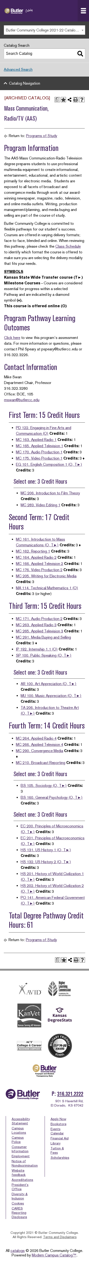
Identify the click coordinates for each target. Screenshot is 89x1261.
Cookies (18, 1203)
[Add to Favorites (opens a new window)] (63, 99)
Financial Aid (60, 1138)
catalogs (17, 1250)
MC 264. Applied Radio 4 (36, 738)
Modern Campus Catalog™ (54, 1255)
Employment (21, 1156)
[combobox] (44, 30)
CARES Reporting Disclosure (19, 1212)
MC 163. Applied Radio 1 (36, 439)
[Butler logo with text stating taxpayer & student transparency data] (44, 1070)
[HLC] (59, 988)
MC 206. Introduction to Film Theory (50, 493)
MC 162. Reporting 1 (33, 551)
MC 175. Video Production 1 (39, 458)
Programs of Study (41, 135)
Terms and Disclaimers (60, 1237)
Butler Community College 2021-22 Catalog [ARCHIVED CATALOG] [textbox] (45, 30)
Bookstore (58, 1124)
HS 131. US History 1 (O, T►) (46, 850)
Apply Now (58, 1119)
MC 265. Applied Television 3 (39, 631)
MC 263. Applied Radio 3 (36, 625)
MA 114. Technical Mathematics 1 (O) (47, 588)
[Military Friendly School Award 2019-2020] (59, 1045)
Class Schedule (68, 246)
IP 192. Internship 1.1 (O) (37, 649)
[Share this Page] (69, 99)
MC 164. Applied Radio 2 (36, 557)
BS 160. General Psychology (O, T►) (52, 797)
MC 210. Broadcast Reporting (40, 762)
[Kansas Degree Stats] (59, 1016)
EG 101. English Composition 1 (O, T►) (49, 464)
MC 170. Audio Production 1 (39, 452)
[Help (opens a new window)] (81, 99)
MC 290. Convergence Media (39, 750)
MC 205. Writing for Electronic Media (46, 576)
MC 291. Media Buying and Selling (43, 637)
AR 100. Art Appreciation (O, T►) (48, 684)
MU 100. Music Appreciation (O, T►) (51, 695)
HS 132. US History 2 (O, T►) (46, 862)
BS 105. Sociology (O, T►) (44, 785)
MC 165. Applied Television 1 (39, 446)
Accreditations (22, 1180)
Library (56, 1143)
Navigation (83, 10)
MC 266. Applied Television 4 (39, 744)
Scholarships (60, 1157)
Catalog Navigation (24, 83)
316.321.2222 (70, 1094)
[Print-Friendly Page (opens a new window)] (75, 99)
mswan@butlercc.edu (21, 400)
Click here (12, 337)
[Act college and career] (29, 1045)
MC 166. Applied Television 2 (39, 563)
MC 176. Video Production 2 (39, 570)
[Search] (80, 53)
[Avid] (29, 988)
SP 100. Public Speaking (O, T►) (43, 655)
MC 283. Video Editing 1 (40, 505)
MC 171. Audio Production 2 (39, 618)
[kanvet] (29, 1016)
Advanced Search (18, 69)
